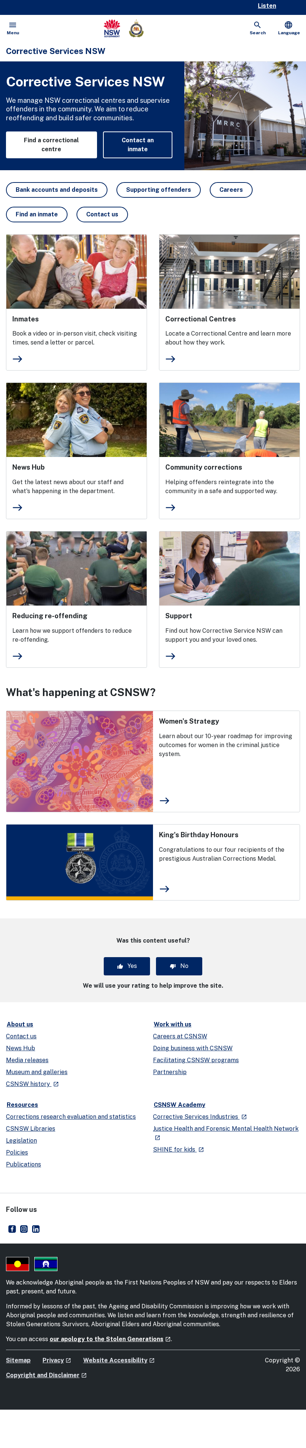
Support (178, 616)
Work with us (172, 1024)
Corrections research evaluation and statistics (71, 1116)
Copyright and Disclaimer (46, 1375)
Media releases (27, 1060)
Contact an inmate (138, 145)
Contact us (102, 214)
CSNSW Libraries (30, 1128)
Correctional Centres (200, 319)
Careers (231, 189)
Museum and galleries (37, 1072)
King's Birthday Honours (198, 835)
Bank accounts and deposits (57, 189)
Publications (23, 1164)
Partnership (170, 1072)
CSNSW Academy (179, 1104)
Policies (17, 1152)
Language (289, 27)
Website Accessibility (119, 1360)
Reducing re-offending (49, 616)
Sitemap (18, 1360)
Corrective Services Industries (200, 1116)
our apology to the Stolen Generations (110, 1339)
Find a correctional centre (51, 145)
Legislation (21, 1140)
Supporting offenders (158, 189)
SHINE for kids (178, 1149)
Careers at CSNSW (180, 1036)
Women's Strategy (189, 721)
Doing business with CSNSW (192, 1048)
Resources (22, 1104)
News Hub (28, 467)
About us (20, 1024)
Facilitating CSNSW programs (196, 1060)
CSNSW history (32, 1083)
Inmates (25, 319)
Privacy (57, 1360)
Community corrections (203, 467)
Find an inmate (37, 214)
